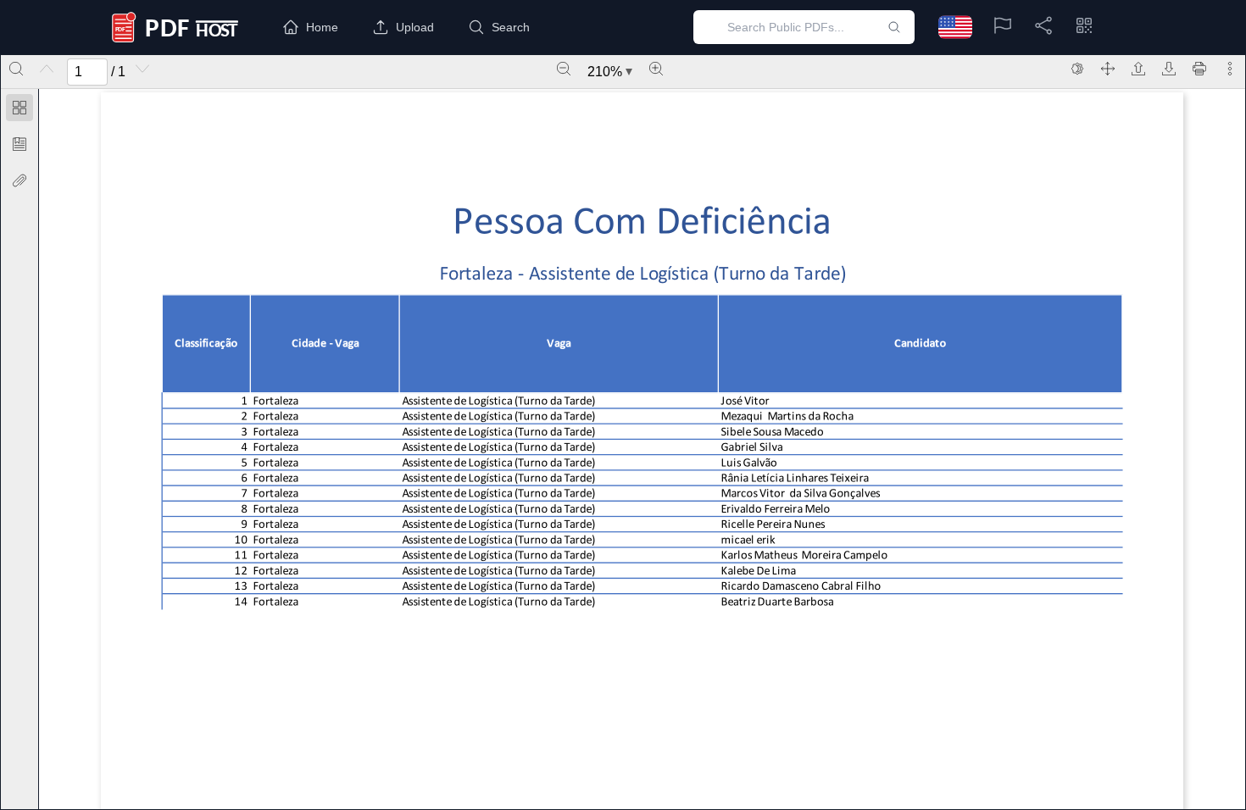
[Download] (1168, 68)
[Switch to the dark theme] (1077, 68)
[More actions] (1229, 68)
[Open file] (1138, 68)
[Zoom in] (656, 68)
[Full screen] (1107, 68)
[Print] (1199, 68)
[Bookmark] (19, 144)
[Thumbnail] (19, 107)
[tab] (19, 110)
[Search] (16, 68)
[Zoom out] (563, 68)
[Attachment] (19, 180)
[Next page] (142, 68)
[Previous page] (46, 68)
